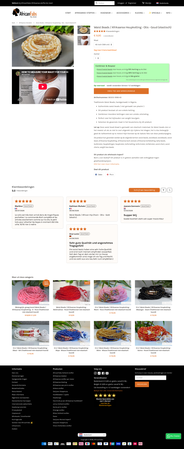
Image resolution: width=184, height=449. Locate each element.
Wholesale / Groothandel (21, 416)
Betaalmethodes (18, 388)
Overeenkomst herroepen (21, 401)
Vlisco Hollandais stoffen (62, 426)
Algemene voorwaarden (20, 398)
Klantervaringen (18, 376)
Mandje (148, 3)
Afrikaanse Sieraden (25, 23)
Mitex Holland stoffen (61, 413)
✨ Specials (155, 13)
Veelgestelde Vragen (19, 379)
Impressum (16, 413)
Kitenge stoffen (58, 410)
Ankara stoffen (58, 388)
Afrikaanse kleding (60, 382)
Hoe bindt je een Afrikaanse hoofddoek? (67, 401)
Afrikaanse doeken (60, 376)
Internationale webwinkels (22, 404)
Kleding (139, 13)
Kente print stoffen (60, 407)
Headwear (105, 13)
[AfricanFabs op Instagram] (95, 374)
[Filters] (163, 190)
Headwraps (57, 398)
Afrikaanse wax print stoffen (63, 385)
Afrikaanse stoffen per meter (63, 379)
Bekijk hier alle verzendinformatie (108, 390)
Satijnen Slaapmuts (60, 391)
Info (168, 13)
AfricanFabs (98, 439)
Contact (15, 382)
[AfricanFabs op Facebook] (103, 374)
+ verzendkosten (108, 36)
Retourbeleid (17, 391)
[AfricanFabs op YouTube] (107, 374)
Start (68, 13)
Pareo (55, 416)
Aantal (96, 54)
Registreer (132, 3)
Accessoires (123, 13)
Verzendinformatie (19, 385)
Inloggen (120, 3)
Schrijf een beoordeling (144, 190)
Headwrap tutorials (19, 407)
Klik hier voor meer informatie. (107, 164)
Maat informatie (18, 394)
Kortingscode (17, 419)
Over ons (15, 373)
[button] (163, 3)
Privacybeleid (17, 410)
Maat (96, 40)
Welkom (15, 3)
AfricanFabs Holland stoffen (63, 373)
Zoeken (14, 429)
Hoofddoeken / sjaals (61, 394)
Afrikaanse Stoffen (85, 13)
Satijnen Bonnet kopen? (62, 419)
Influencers (16, 426)
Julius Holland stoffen (61, 404)
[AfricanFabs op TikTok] (99, 374)
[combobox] (105, 3)
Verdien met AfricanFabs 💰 (22, 422)
